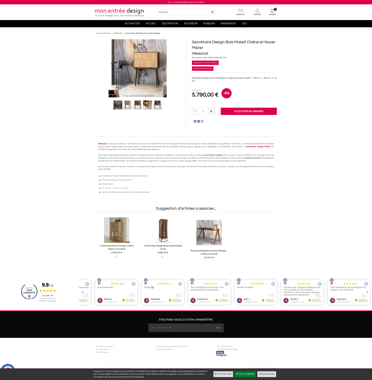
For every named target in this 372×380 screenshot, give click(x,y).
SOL (244, 23)
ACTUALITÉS (132, 23)
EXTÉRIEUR (190, 23)
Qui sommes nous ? (105, 346)
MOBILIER (209, 23)
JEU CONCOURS (224, 346)
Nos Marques (102, 352)
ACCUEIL (151, 23)
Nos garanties (102, 349)
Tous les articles (103, 33)
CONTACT (240, 15)
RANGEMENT (228, 23)
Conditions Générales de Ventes (172, 346)
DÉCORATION (170, 23)
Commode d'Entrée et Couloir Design (142, 33)
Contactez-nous (164, 349)
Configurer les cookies (227, 349)
